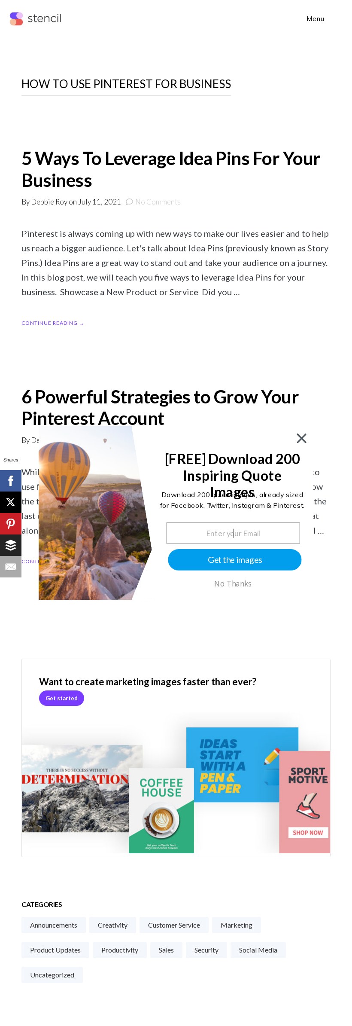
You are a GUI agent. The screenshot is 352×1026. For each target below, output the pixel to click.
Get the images (235, 559)
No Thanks (233, 584)
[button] (232, 476)
